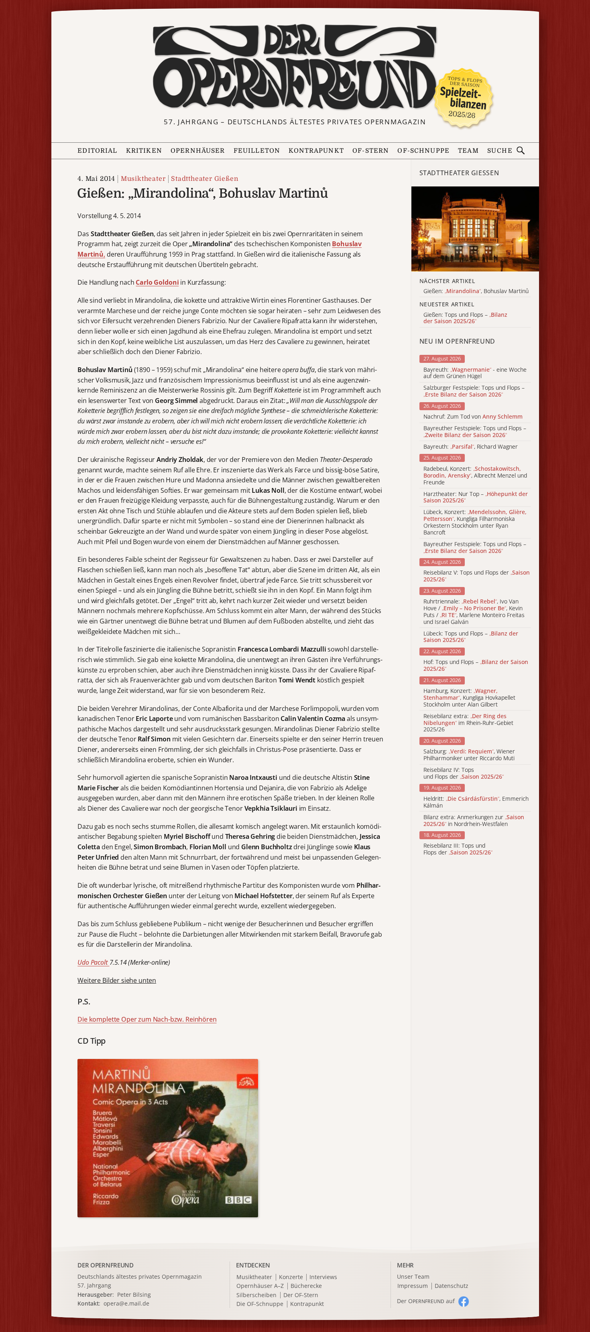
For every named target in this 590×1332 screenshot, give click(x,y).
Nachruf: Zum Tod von (473, 416)
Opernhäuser (198, 150)
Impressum (412, 1286)
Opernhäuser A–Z (260, 1286)
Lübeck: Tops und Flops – (470, 637)
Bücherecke (306, 1286)
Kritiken (144, 150)
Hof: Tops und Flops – (475, 665)
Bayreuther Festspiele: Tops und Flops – (474, 432)
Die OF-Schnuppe (259, 1304)
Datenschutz (451, 1286)
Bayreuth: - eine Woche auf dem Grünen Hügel (475, 373)
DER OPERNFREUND (105, 1265)
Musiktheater (143, 178)
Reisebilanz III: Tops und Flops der (457, 849)
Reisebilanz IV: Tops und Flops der (463, 773)
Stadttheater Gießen (204, 178)
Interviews (323, 1277)
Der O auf (426, 1301)
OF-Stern (370, 150)
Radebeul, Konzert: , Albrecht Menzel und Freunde (475, 476)
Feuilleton (257, 150)
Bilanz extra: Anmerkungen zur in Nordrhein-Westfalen (473, 821)
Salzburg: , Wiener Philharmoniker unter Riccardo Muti (469, 755)
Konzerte (291, 1277)
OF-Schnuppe (423, 150)
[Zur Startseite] (294, 67)
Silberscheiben (256, 1295)
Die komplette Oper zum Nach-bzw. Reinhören (146, 1019)
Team (468, 150)
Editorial (97, 150)
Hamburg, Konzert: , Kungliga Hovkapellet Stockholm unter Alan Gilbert (469, 698)
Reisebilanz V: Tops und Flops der (476, 576)
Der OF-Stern (300, 1295)
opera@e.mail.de (126, 1303)
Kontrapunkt (316, 150)
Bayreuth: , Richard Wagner (470, 446)
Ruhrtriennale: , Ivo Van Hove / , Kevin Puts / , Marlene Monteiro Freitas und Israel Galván (474, 611)
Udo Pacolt (93, 962)
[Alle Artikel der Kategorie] (475, 228)
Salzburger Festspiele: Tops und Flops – (474, 391)
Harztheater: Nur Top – (475, 497)
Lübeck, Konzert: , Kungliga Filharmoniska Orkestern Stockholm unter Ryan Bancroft (475, 522)
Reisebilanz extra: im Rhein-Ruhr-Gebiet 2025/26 (468, 723)
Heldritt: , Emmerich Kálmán (476, 802)
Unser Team (413, 1276)
